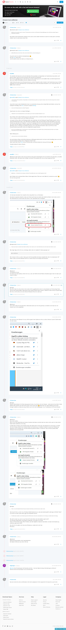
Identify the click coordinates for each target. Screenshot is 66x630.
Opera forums (34, 603)
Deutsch (6, 22)
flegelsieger (12, 565)
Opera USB (5, 609)
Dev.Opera (33, 605)
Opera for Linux (6, 605)
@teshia (18, 565)
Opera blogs (33, 601)
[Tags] (20, 2)
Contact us (58, 608)
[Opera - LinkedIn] (10, 626)
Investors (58, 605)
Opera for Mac (6, 603)
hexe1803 (12, 73)
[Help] (30, 2)
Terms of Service (46, 607)
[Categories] (15, 2)
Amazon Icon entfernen (23, 29)
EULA (44, 605)
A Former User (13, 27)
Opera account (22, 601)
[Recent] (18, 2)
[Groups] (25, 2)
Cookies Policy (46, 603)
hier (14, 57)
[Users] (23, 2)
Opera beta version (7, 607)
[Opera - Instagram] (12, 626)
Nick (22, 142)
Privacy (44, 601)
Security (45, 599)
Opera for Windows (7, 602)
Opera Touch (6, 617)
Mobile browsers (6, 611)
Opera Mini (5, 615)
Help (32, 597)
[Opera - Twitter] (5, 626)
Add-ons (21, 599)
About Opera (58, 599)
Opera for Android (7, 613)
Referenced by (9, 551)
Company (58, 597)
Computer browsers (7, 599)
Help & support (34, 599)
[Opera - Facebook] (3, 626)
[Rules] (27, 2)
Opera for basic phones (8, 619)
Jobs (57, 603)
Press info (58, 601)
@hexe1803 (12, 97)
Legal (44, 597)
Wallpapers (21, 603)
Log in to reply (60, 22)
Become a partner (59, 607)
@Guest (19, 27)
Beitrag (34, 105)
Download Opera (33, 11)
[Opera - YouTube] (7, 626)
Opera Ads (21, 605)
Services (21, 597)
